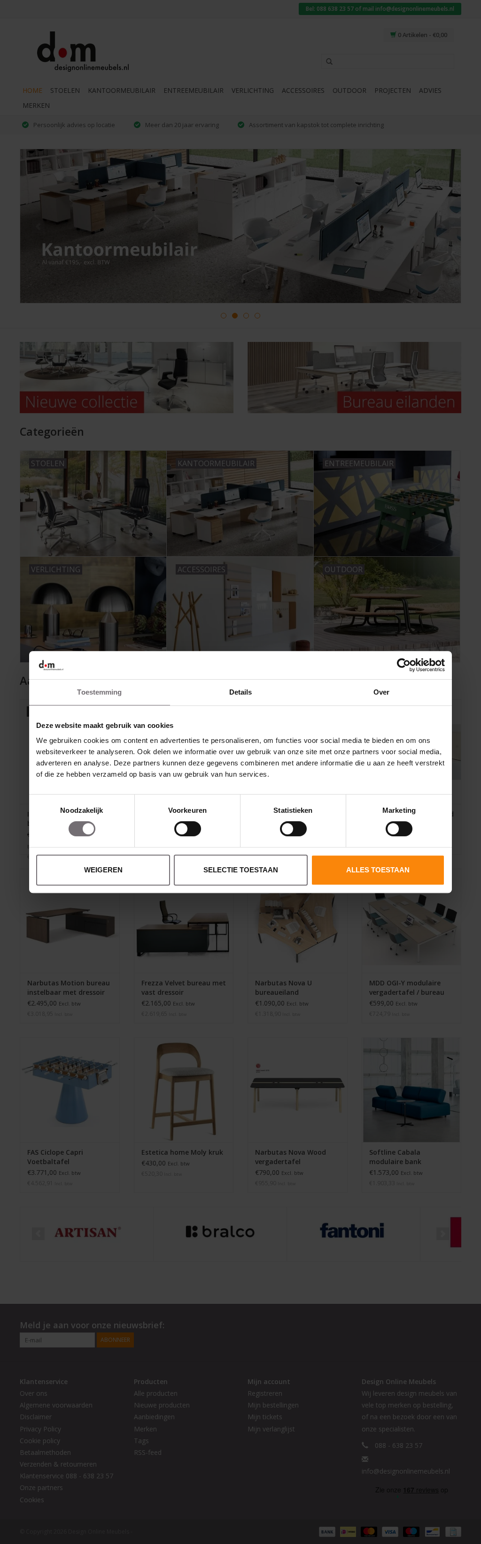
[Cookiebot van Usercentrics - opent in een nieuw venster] (404, 665)
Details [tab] (240, 692)
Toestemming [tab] (99, 692)
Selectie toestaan (240, 870)
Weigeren (103, 870)
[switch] (187, 828)
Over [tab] (381, 692)
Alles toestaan (378, 870)
